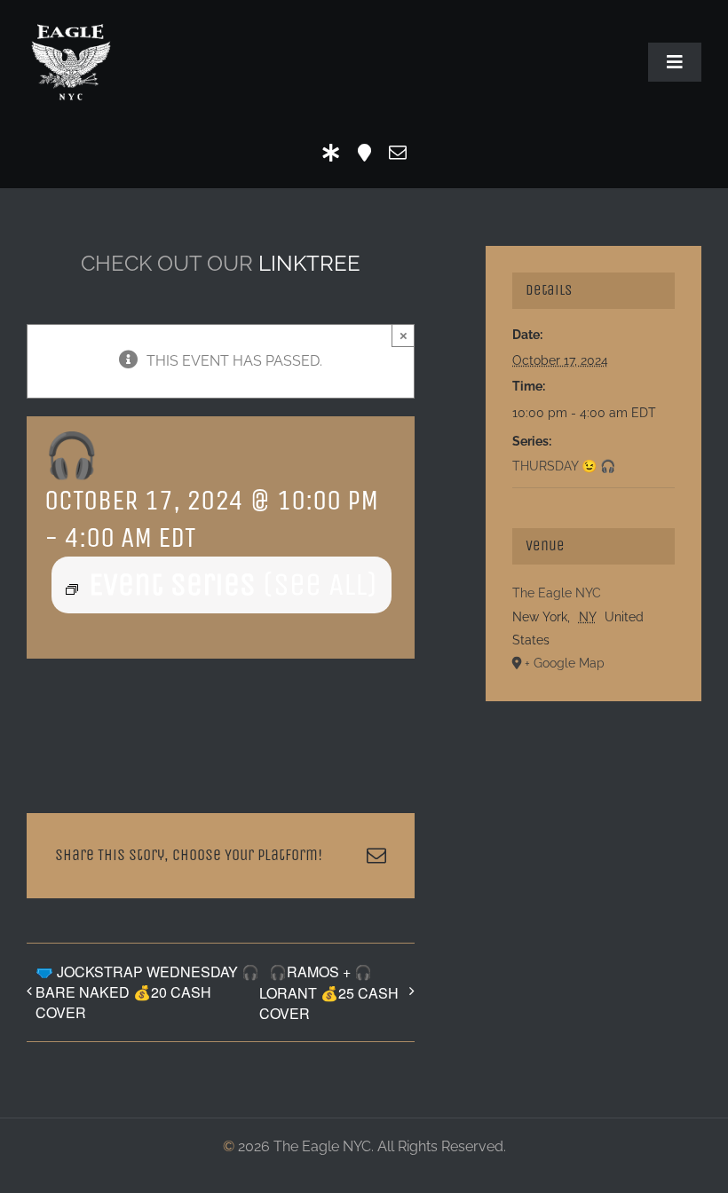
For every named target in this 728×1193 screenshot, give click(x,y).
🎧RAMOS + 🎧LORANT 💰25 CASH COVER (329, 992)
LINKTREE (309, 263)
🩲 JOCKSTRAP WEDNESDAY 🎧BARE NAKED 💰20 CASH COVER (147, 992)
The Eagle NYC (556, 593)
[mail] (398, 153)
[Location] (364, 153)
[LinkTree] (331, 153)
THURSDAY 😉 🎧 (563, 466)
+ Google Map (565, 663)
